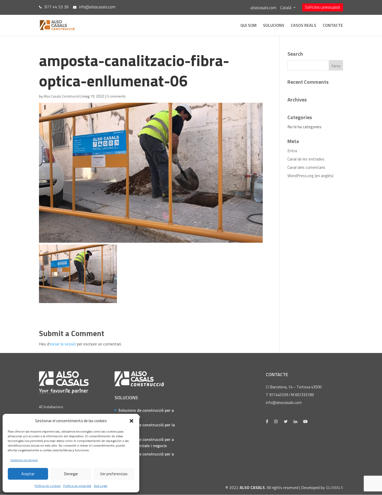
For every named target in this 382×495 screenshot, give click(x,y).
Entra (292, 150)
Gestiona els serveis (24, 460)
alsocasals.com (263, 7)
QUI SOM (248, 25)
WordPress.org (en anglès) (310, 175)
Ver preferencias (114, 474)
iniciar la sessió (63, 344)
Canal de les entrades (305, 159)
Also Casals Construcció (62, 96)
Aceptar (28, 474)
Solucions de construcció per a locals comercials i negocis (146, 442)
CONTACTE (333, 25)
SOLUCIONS (273, 25)
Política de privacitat (77, 485)
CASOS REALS (303, 25)
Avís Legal (100, 485)
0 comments (116, 96)
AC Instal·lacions (51, 406)
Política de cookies (48, 485)
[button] (131, 420)
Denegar (71, 474)
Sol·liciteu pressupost (322, 7)
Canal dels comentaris (306, 167)
